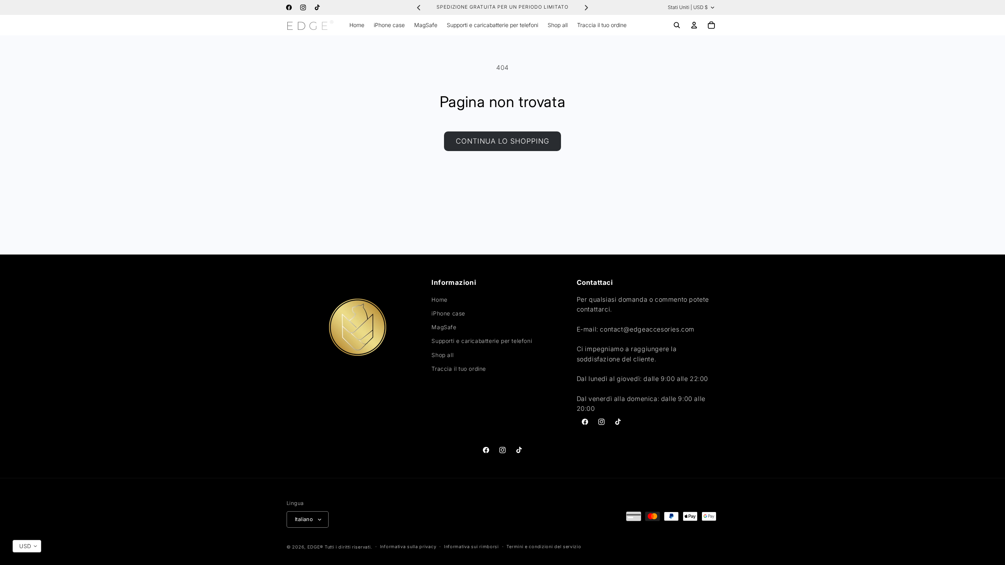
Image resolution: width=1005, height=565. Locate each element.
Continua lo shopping (502, 141)
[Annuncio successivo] (586, 7)
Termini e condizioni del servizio (543, 546)
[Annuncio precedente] (419, 7)
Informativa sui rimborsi (471, 546)
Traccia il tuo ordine (458, 368)
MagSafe (443, 327)
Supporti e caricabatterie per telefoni (481, 340)
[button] (676, 25)
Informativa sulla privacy (408, 546)
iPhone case (448, 313)
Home (439, 299)
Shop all (442, 355)
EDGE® (316, 547)
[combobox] (27, 546)
